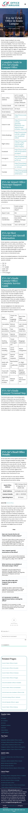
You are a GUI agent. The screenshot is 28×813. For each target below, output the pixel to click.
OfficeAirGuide (8, 26)
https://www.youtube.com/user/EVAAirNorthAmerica (21, 172)
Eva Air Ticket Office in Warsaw (10, 673)
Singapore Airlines (5, 725)
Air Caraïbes (4, 720)
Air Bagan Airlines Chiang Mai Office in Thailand (13, 775)
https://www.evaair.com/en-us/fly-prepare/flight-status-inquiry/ (21, 144)
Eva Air (15, 26)
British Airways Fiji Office (7, 765)
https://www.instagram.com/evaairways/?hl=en (21, 158)
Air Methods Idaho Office (7, 782)
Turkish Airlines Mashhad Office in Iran (11, 744)
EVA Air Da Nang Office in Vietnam (11, 697)
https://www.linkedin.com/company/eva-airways (20, 165)
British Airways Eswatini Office (9, 763)
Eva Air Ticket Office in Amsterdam (11, 687)
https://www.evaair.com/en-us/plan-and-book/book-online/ (21, 135)
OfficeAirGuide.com (12, 805)
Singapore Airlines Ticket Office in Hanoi (11, 749)
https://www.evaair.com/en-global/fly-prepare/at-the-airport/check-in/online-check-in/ (21, 124)
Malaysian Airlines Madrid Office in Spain (11, 740)
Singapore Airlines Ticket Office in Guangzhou (13, 747)
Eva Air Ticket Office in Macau (10, 707)
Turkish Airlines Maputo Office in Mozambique (13, 785)
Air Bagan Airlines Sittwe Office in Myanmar (12, 742)
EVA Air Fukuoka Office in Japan (10, 702)
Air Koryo (3, 723)
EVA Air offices (10, 503)
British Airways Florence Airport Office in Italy (12, 768)
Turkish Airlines (5, 732)
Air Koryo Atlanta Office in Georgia (10, 780)
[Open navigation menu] (25, 4)
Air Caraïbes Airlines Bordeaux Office (10, 778)
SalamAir (3, 727)
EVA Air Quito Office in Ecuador (10, 668)
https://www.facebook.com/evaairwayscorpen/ (20, 151)
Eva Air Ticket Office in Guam (10, 663)
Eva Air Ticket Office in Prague (10, 678)
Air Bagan (3, 718)
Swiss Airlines (4, 730)
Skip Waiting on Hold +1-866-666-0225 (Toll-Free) (14, 810)
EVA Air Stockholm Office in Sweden (11, 682)
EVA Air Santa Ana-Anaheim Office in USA (13, 692)
